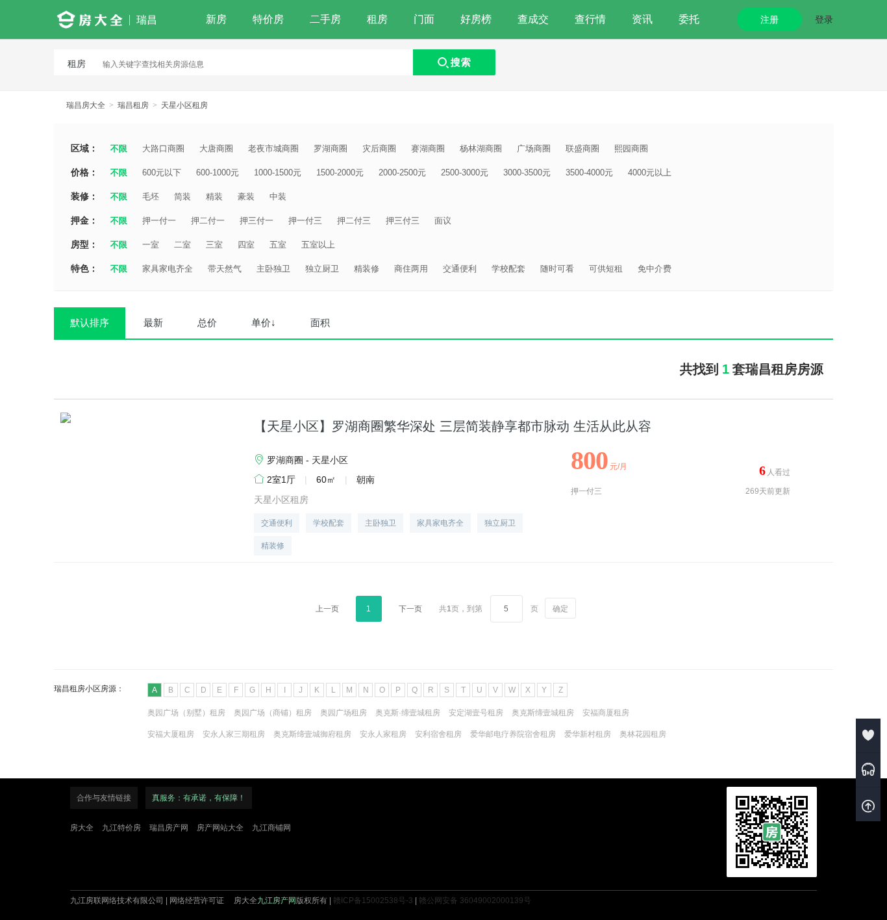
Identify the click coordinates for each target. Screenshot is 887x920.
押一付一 (159, 220)
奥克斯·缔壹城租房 (407, 712)
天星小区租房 (184, 105)
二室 (182, 244)
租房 (377, 19)
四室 (246, 244)
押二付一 (208, 220)
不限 (118, 148)
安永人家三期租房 (234, 734)
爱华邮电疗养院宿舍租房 (513, 734)
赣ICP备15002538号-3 (373, 900)
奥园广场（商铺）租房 (273, 712)
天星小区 (330, 460)
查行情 (590, 19)
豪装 (246, 196)
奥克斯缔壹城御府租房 (312, 734)
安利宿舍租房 (438, 734)
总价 (207, 322)
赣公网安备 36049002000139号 (475, 900)
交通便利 (460, 269)
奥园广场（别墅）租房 (186, 712)
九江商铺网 (271, 827)
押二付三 (354, 220)
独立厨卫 (322, 269)
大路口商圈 (163, 148)
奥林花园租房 (642, 734)
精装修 (366, 269)
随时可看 (557, 269)
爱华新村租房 (587, 734)
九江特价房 (121, 827)
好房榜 (476, 19)
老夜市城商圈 (273, 148)
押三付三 (402, 220)
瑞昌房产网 (168, 827)
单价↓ (263, 322)
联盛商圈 (582, 148)
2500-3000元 (464, 172)
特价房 (268, 19)
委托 (689, 19)
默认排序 (89, 322)
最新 (153, 322)
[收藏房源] (868, 735)
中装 (277, 196)
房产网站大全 (220, 827)
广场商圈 (534, 148)
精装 (214, 196)
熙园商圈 (631, 148)
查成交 (533, 19)
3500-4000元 (589, 172)
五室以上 (318, 244)
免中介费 (654, 269)
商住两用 (411, 269)
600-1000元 (217, 172)
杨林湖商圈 (481, 148)
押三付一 (256, 220)
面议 (442, 220)
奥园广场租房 (343, 712)
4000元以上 (649, 172)
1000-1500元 (277, 172)
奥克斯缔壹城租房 (543, 712)
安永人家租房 (383, 734)
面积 (320, 322)
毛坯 (150, 196)
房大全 (82, 827)
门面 (424, 19)
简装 (182, 196)
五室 (277, 244)
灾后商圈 (379, 148)
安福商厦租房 (605, 712)
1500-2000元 (340, 172)
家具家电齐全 (167, 269)
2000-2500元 (402, 172)
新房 (216, 19)
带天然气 (225, 269)
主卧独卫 (273, 269)
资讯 (642, 19)
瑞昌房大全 (85, 105)
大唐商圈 (216, 148)
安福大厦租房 (170, 734)
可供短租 (606, 269)
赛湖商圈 (428, 148)
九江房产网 (276, 900)
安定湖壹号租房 (476, 712)
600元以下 (161, 172)
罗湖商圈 (330, 148)
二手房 (325, 19)
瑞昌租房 (133, 105)
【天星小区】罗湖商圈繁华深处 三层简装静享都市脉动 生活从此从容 (452, 426)
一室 (150, 244)
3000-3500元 (527, 172)
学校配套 (508, 269)
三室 (214, 244)
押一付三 (305, 220)
